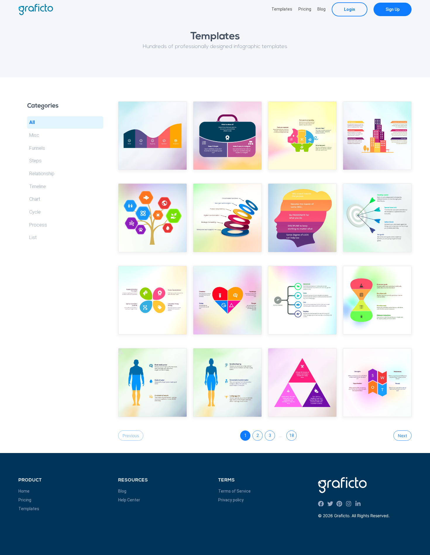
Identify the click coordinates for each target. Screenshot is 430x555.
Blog (321, 9)
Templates (281, 9)
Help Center (129, 500)
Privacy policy (231, 500)
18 (291, 435)
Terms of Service (234, 491)
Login (349, 9)
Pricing (304, 9)
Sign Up (393, 9)
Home (24, 491)
